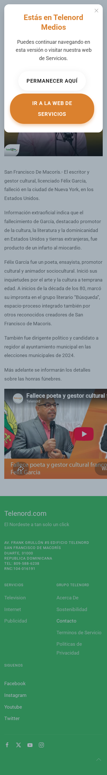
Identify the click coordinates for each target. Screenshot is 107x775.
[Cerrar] (96, 10)
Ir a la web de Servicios (52, 108)
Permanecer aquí (52, 81)
